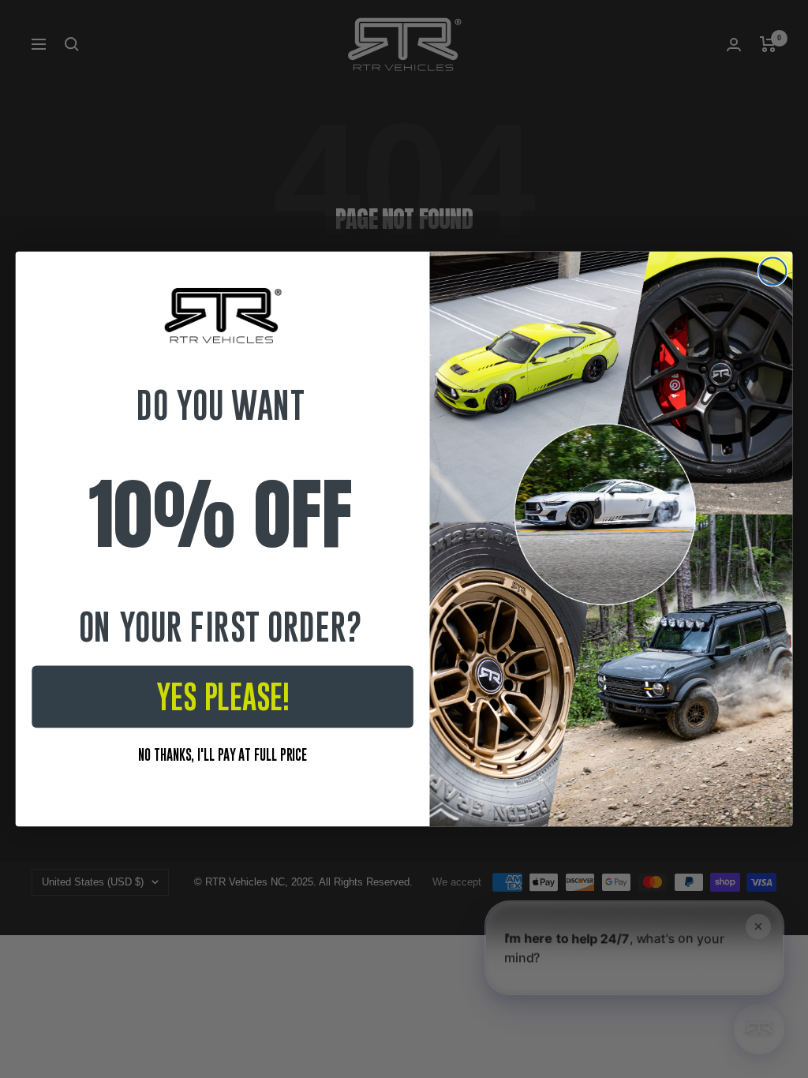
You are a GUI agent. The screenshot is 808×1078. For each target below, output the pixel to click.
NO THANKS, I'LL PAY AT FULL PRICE (222, 754)
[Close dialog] (772, 271)
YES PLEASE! (223, 696)
